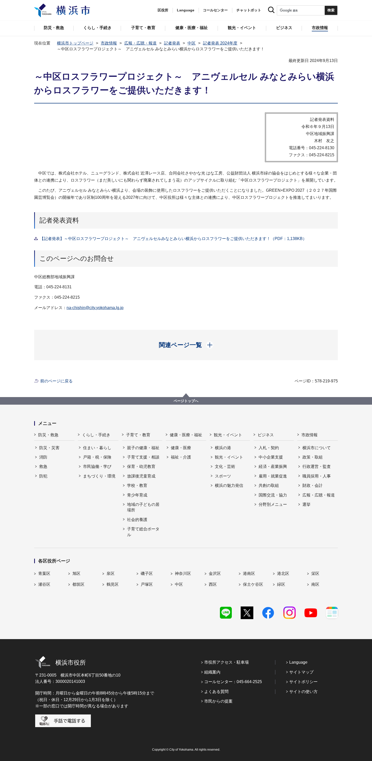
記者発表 (172, 43)
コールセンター (215, 10)
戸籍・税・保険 (97, 457)
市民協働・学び (97, 466)
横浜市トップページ (75, 43)
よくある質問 (216, 691)
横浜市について (316, 448)
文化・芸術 (225, 466)
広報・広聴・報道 (140, 43)
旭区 (76, 573)
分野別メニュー (273, 504)
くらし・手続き (96, 435)
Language (298, 662)
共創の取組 (269, 485)
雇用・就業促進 (273, 476)
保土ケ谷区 (253, 584)
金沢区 (215, 573)
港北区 (283, 573)
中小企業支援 (271, 457)
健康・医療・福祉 (186, 435)
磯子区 (147, 573)
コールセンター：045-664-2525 (233, 682)
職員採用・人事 (316, 476)
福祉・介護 (181, 457)
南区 (315, 584)
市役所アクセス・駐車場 (226, 662)
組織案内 (212, 672)
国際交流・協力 (273, 495)
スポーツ (223, 476)
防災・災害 (49, 448)
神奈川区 (183, 573)
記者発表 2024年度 (220, 43)
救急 (43, 466)
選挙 (306, 504)
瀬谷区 (44, 584)
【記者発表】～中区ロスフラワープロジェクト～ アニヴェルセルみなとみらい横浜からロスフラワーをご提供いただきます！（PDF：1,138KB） (173, 238)
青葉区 (44, 573)
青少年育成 (137, 495)
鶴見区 (113, 584)
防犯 (43, 476)
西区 (213, 584)
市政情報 (109, 43)
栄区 (315, 573)
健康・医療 (181, 448)
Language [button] (185, 10)
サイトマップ (301, 672)
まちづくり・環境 (99, 476)
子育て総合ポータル (143, 532)
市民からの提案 (218, 701)
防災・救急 (48, 435)
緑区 (281, 584)
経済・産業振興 (273, 466)
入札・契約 (269, 448)
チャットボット (248, 10)
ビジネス (266, 435)
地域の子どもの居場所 (143, 507)
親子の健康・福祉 (143, 448)
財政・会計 (312, 485)
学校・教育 (137, 485)
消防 (43, 457)
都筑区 (78, 584)
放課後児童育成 (141, 476)
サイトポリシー (303, 682)
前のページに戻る (56, 381)
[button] (186, 345)
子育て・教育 (138, 435)
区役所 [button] (163, 10)
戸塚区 (147, 584)
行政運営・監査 (316, 466)
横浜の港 (223, 448)
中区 (192, 43)
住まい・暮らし (97, 448)
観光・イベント (228, 435)
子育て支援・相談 (143, 457)
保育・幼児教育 (141, 466)
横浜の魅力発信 (229, 485)
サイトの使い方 (303, 691)
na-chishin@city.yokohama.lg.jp (95, 308)
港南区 (249, 573)
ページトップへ (186, 401)
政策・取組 (312, 457)
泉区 (111, 573)
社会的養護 (137, 519)
